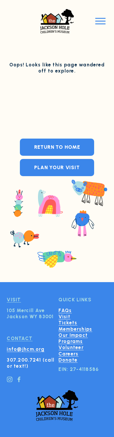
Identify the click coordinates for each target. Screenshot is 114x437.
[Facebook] (19, 379)
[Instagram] (10, 379)
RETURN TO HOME (57, 147)
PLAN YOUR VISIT (57, 167)
